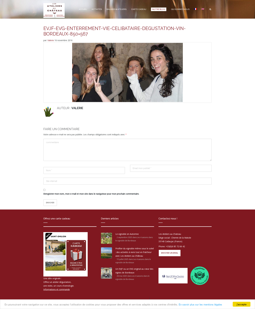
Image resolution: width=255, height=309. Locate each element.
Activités (97, 9)
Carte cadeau (138, 9)
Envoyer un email (169, 253)
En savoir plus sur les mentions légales (200, 304)
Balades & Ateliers (116, 9)
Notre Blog (158, 9)
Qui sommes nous (180, 9)
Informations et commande (56, 289)
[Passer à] (195, 9)
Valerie (51, 40)
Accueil (83, 9)
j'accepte (241, 304)
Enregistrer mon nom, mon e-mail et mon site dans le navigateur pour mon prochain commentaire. (91, 193)
